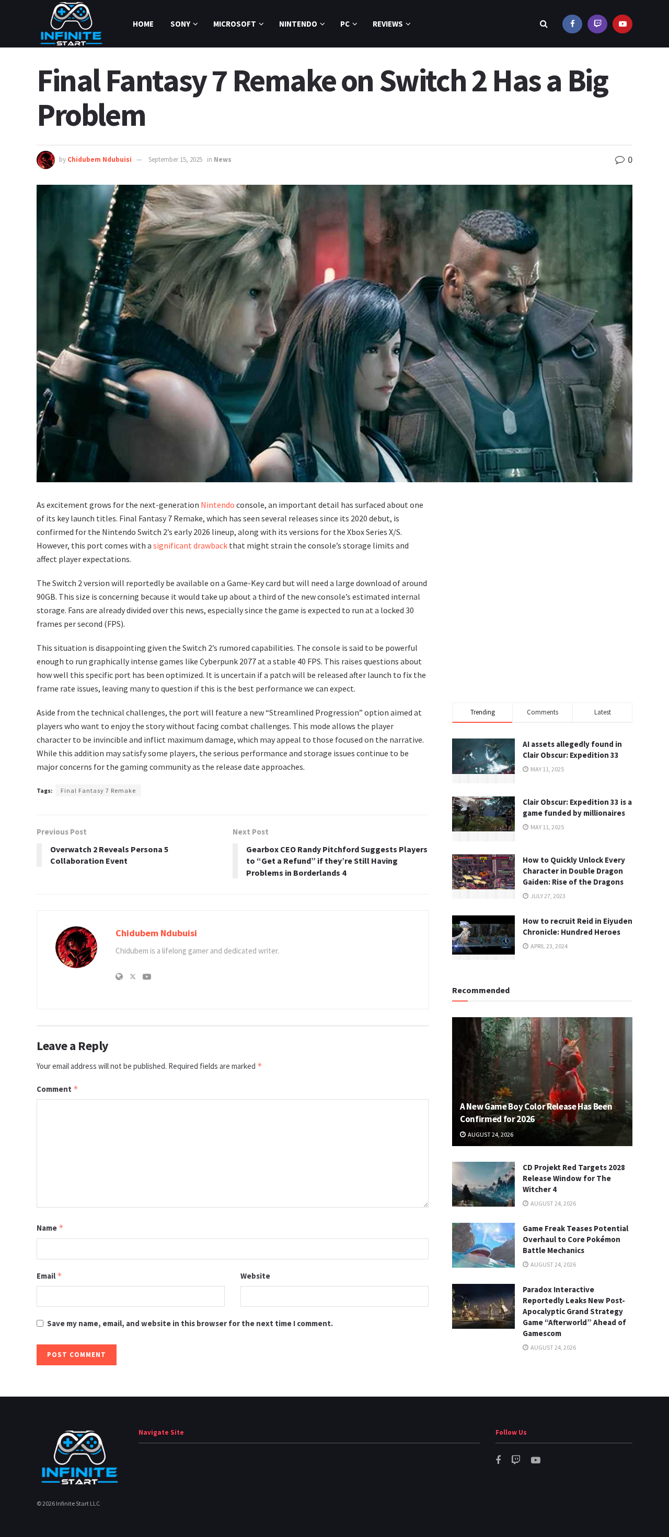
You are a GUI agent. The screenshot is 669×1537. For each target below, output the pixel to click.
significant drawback (190, 545)
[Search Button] (544, 23)
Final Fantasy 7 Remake (98, 790)
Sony (180, 24)
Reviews (388, 24)
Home (143, 24)
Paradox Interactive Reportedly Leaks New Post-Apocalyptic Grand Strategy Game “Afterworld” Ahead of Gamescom (574, 1311)
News (223, 159)
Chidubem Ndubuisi (99, 159)
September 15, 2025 (175, 159)
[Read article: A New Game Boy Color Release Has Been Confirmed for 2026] (542, 1081)
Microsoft (234, 24)
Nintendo (298, 24)
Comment (57, 1089)
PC (345, 24)
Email (49, 1276)
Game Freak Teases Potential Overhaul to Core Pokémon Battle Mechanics (575, 1239)
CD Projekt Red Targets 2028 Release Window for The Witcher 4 (574, 1178)
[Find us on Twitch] (597, 23)
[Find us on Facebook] (572, 23)
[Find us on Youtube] (622, 23)
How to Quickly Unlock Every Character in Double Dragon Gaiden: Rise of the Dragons (574, 871)
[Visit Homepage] (71, 23)
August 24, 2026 (490, 1134)
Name (50, 1228)
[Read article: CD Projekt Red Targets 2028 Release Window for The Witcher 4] (483, 1184)
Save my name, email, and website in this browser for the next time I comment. (190, 1323)
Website (255, 1276)
